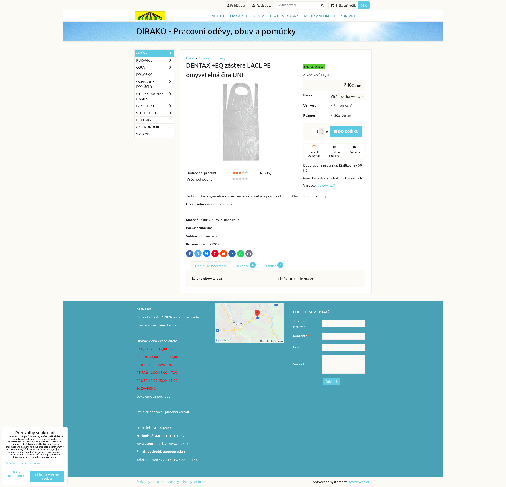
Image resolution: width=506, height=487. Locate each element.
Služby (259, 15)
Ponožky (144, 74)
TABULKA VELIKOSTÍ (319, 15)
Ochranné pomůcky (145, 83)
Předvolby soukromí (149, 481)
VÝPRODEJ (144, 134)
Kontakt (347, 15)
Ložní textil (146, 105)
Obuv (140, 67)
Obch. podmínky (284, 15)
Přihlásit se (237, 5)
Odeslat (331, 381)
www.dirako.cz (179, 443)
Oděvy (141, 53)
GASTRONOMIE (148, 127)
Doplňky (143, 120)
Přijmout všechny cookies (47, 476)
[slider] (240, 172)
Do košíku (348, 131)
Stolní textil (147, 113)
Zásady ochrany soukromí (187, 481)
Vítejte (218, 15)
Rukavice (144, 60)
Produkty (239, 15)
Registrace (264, 5)
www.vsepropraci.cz (151, 443)
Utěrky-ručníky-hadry (150, 95)
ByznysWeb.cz (358, 482)
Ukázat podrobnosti (16, 473)
